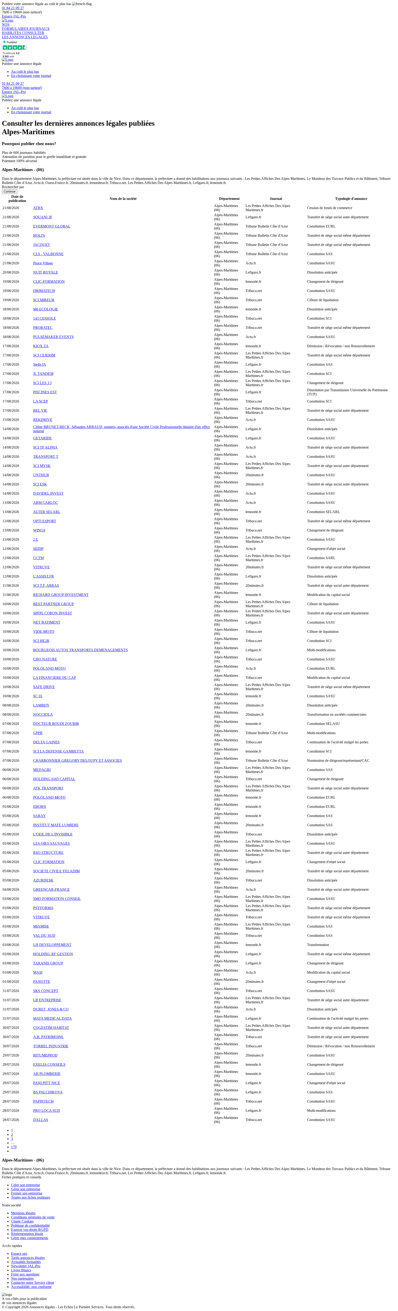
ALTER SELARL (46, 512)
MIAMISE (41, 926)
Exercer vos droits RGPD (29, 1230)
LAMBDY (41, 705)
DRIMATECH (44, 291)
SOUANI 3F (42, 217)
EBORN (39, 807)
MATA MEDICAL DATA (52, 1018)
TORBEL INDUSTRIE (50, 1046)
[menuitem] (203, 72)
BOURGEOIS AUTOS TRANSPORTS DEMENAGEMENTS (80, 650)
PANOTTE (41, 982)
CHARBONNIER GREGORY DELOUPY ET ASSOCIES (77, 760)
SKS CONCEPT (45, 991)
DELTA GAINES (46, 742)
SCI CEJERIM (44, 355)
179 (14, 1147)
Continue (9, 191)
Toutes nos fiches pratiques (30, 1197)
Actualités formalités (26, 1262)
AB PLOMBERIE (47, 1074)
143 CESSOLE (44, 318)
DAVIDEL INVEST (48, 493)
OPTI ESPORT (44, 521)
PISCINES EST (45, 392)
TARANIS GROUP (48, 963)
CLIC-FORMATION (49, 281)
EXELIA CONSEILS (49, 1064)
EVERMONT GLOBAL (51, 226)
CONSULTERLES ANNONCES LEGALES (25, 35)
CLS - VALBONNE (48, 254)
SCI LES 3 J (42, 383)
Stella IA (39, 364)
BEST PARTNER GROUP (53, 604)
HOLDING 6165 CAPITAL (54, 779)
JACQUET (41, 245)
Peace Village (43, 263)
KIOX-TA (41, 346)
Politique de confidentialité (30, 1225)
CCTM (38, 558)
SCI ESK (40, 484)
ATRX (38, 208)
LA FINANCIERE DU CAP (54, 678)
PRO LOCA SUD (46, 1110)
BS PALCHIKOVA (48, 1092)
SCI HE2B (41, 641)
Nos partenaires (22, 1278)
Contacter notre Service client (32, 1283)
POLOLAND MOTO (49, 668)
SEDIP (38, 549)
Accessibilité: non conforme (31, 1287)
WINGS (39, 530)
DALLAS (40, 1120)
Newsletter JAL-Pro (25, 1266)
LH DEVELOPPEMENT (52, 945)
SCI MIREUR (43, 300)
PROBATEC (43, 328)
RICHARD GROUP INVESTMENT (61, 595)
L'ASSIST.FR (43, 576)
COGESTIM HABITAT (51, 1028)
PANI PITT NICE (46, 1083)
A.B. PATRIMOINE (48, 1037)
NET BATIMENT (46, 622)
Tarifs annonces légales (28, 1258)
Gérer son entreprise (25, 1189)
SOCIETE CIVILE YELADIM (56, 871)
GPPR (38, 733)
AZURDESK (43, 880)
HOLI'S (39, 235)
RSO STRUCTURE (48, 853)
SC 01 (37, 696)
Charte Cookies (22, 1221)
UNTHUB (41, 475)
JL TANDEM (43, 374)
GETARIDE (42, 438)
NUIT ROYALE (45, 272)
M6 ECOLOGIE (45, 309)
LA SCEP (40, 401)
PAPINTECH (43, 1101)
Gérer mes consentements (29, 1238)
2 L (35, 539)
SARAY (39, 816)
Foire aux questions (25, 1274)
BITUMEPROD (45, 1055)
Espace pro (19, 1254)
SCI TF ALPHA (45, 447)
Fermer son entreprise (26, 1193)
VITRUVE (41, 567)
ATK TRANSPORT (48, 788)
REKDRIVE (42, 420)
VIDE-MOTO (43, 632)
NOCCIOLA (43, 714)
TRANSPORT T (45, 456)
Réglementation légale (27, 1234)
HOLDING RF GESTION (53, 954)
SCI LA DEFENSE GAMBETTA (58, 751)
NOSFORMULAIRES (15, 27)
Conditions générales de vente (33, 1217)
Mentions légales (23, 1213)
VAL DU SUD (44, 935)
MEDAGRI (42, 770)
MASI (37, 972)
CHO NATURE (45, 659)
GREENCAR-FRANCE (51, 889)
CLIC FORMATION (48, 862)
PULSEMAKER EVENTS (53, 337)
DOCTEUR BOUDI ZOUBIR (56, 724)
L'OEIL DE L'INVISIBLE (53, 834)
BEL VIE (40, 410)
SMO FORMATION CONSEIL (57, 899)
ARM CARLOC (45, 503)
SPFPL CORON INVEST (52, 613)
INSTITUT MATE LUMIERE (56, 825)
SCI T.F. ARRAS (46, 585)
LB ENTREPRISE (47, 1000)
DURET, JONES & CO (51, 1009)
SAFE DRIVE (44, 687)
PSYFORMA (43, 908)
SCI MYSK (42, 466)
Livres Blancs (21, 1270)
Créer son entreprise (25, 1185)
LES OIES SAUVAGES (51, 843)
